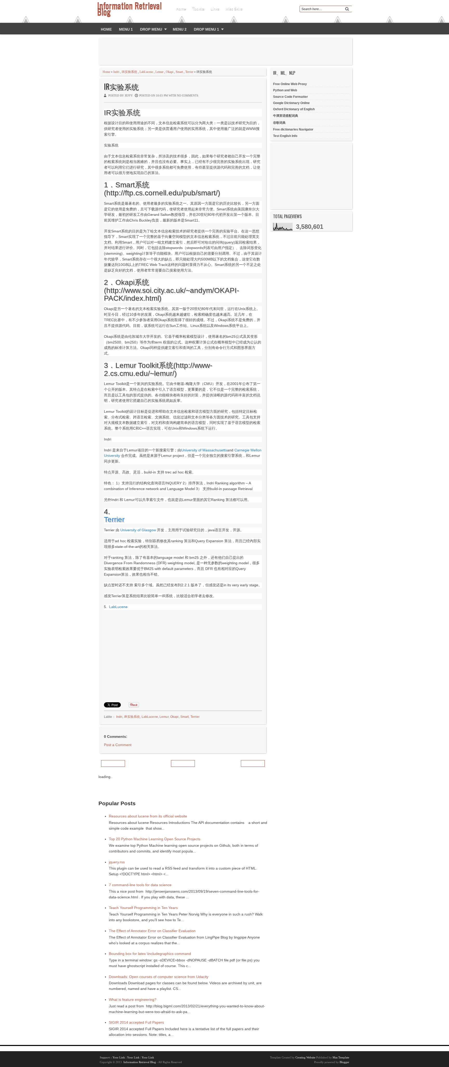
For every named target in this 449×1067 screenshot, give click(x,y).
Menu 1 (126, 29)
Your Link (119, 1057)
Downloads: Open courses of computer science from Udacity (158, 977)
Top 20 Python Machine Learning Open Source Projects (154, 839)
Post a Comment (117, 745)
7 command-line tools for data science (140, 885)
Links (215, 9)
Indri (116, 72)
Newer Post (113, 763)
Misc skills (234, 9)
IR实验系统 (129, 72)
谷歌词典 (279, 123)
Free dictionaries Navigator (293, 129)
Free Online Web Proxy (290, 84)
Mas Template (341, 1057)
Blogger (344, 1062)
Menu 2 (180, 29)
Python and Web (285, 90)
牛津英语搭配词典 (285, 116)
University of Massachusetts (204, 450)
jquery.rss (117, 862)
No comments (187, 95)
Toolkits (198, 9)
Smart (179, 72)
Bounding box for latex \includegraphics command (150, 954)
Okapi (169, 72)
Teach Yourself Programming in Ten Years (143, 908)
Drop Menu (151, 29)
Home (181, 9)
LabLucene (146, 72)
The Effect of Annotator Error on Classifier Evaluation (152, 931)
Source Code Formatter (290, 97)
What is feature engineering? (132, 999)
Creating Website (305, 1057)
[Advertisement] (227, 51)
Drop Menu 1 (206, 29)
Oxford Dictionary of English (294, 109)
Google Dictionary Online (291, 103)
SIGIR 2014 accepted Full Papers (136, 1022)
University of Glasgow (138, 530)
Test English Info (285, 136)
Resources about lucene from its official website (148, 816)
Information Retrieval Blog (139, 1062)
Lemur (159, 72)
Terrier (189, 72)
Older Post (253, 763)
